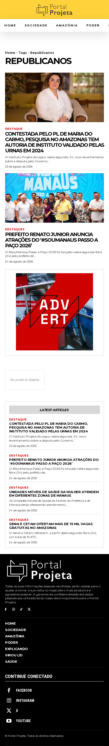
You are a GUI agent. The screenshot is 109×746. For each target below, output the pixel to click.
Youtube (23, 721)
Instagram (25, 701)
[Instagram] (13, 609)
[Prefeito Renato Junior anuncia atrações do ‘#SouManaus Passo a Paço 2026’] (54, 198)
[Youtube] (9, 721)
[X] (29, 609)
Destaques (15, 229)
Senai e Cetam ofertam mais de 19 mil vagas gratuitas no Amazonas (51, 526)
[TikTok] (21, 609)
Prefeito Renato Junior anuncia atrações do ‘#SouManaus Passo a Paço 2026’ (51, 240)
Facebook (24, 690)
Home (10, 53)
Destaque (14, 129)
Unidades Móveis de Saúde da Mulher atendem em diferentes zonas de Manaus (54, 494)
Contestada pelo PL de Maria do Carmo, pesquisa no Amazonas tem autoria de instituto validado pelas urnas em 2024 (54, 142)
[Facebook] (5, 609)
